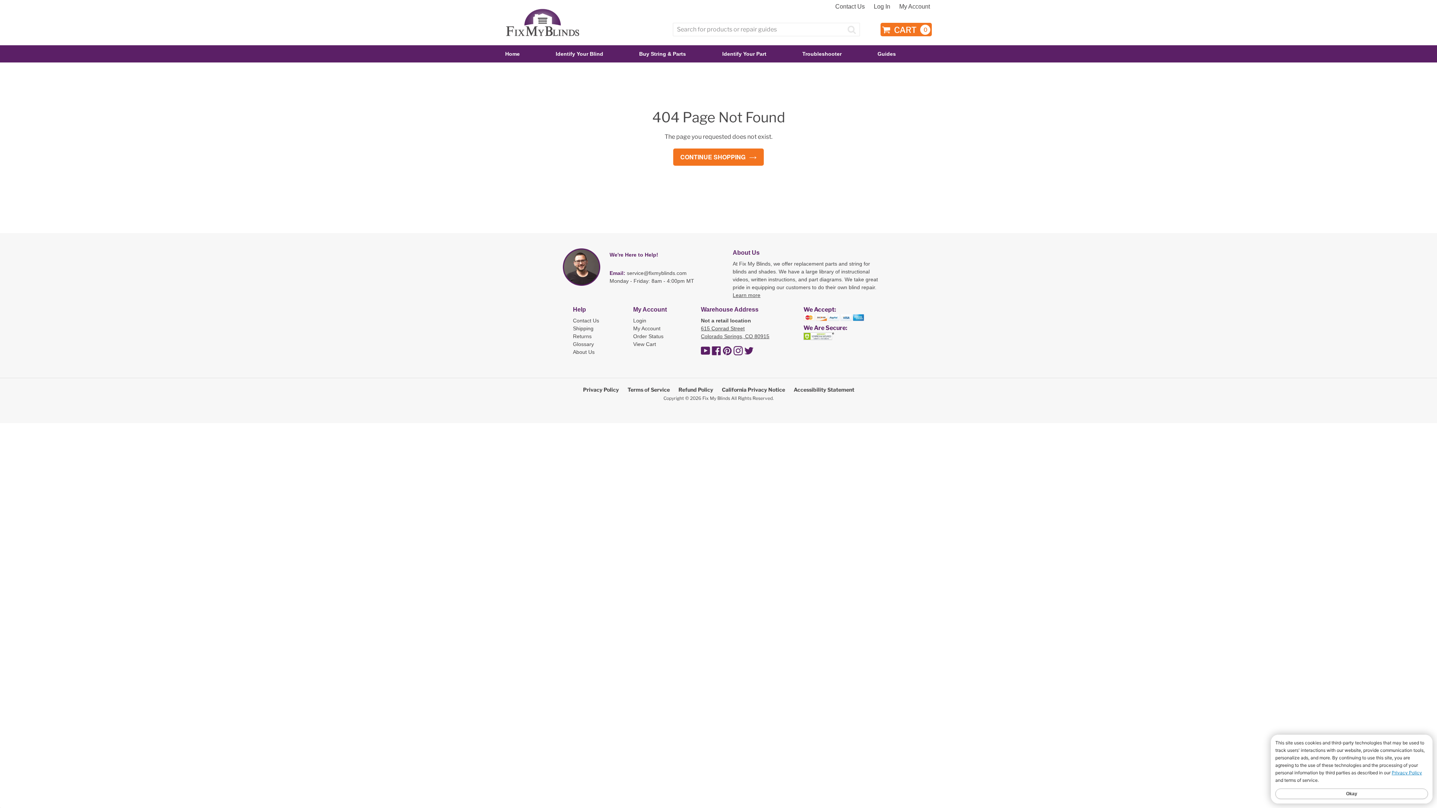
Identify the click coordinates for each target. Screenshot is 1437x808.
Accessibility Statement (824, 389)
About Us (584, 352)
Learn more (746, 295)
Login (639, 321)
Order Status (648, 336)
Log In (882, 6)
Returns (582, 336)
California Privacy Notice (753, 389)
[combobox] (766, 29)
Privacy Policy (601, 389)
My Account (914, 6)
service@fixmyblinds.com (657, 273)
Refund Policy (695, 389)
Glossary (583, 344)
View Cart (644, 344)
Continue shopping (712, 157)
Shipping (583, 328)
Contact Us (850, 6)
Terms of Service (649, 389)
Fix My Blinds (716, 398)
